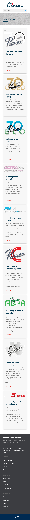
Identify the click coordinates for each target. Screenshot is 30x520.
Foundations (7, 488)
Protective (6, 467)
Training (5, 507)
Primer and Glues (8, 463)
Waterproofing (7, 460)
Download (6, 500)
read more (8, 70)
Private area (6, 497)
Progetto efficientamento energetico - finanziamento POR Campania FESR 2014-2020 (14, 450)
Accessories (6, 470)
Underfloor (6, 485)
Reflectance (6, 478)
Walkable (5, 482)
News (4, 503)
